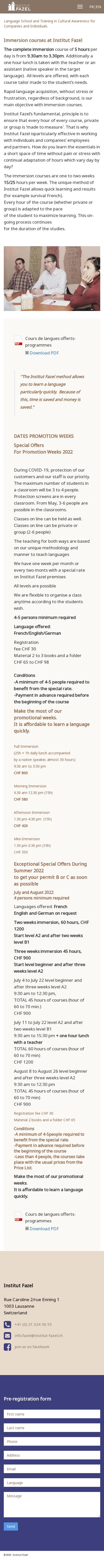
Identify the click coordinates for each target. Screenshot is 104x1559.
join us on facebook (31, 1346)
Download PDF (18, 340)
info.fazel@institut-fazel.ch (39, 1335)
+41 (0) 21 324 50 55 (33, 1324)
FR (91, 6)
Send (11, 1526)
